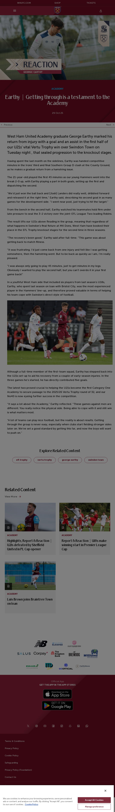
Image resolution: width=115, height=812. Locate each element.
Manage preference (94, 807)
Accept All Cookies (94, 800)
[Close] (105, 790)
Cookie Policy (31, 804)
